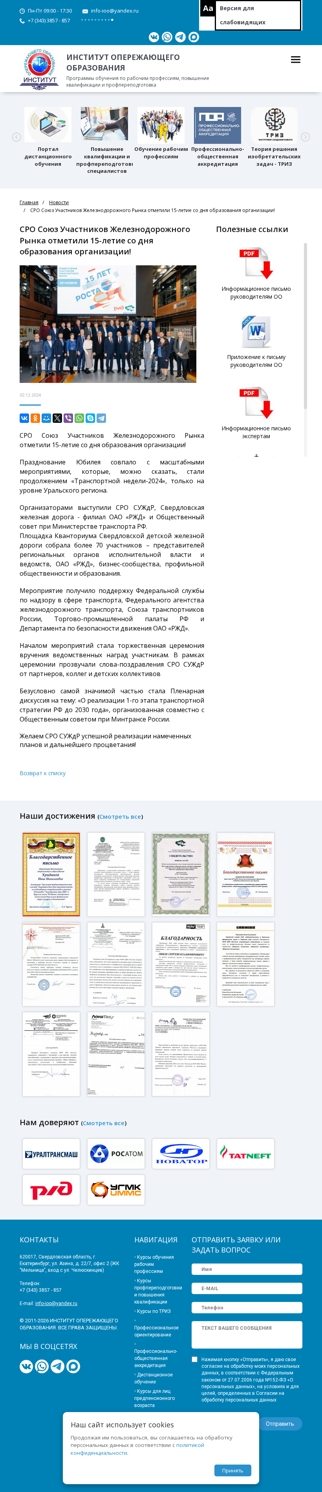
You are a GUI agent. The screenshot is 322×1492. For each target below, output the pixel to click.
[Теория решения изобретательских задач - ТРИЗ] (274, 124)
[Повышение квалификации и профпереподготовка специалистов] (104, 124)
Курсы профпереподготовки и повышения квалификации (157, 1291)
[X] (57, 418)
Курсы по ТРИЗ (154, 1311)
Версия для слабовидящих (242, 15)
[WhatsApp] (79, 418)
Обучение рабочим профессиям (161, 152)
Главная (29, 202)
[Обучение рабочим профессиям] (161, 124)
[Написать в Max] (193, 37)
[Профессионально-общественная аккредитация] (217, 124)
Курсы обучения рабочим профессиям (154, 1264)
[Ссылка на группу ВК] (154, 37)
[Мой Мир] (46, 418)
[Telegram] (101, 418)
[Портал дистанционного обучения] (48, 124)
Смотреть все (120, 816)
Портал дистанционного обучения (48, 156)
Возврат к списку (43, 773)
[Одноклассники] (35, 418)
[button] (16, 137)
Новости (59, 202)
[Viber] (68, 418)
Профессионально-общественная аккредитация (217, 156)
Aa (208, 8)
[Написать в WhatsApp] (167, 37)
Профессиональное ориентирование (156, 1331)
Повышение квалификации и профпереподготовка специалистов (107, 159)
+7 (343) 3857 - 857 (49, 20)
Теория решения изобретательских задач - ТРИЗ (274, 156)
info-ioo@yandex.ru (115, 10)
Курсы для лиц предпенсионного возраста (154, 1398)
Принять (232, 1470)
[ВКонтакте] (24, 418)
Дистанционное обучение (153, 1378)
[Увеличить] (52, 873)
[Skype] (90, 418)
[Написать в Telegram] (180, 37)
